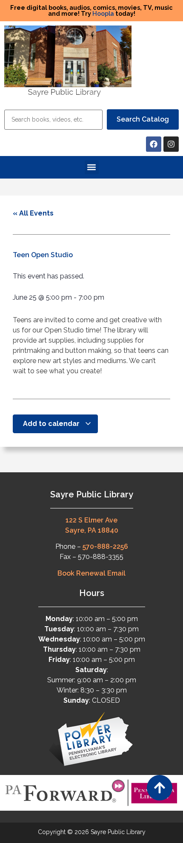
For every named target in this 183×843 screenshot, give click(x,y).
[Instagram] (171, 144)
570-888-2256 (105, 546)
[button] (92, 167)
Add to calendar (52, 424)
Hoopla (103, 13)
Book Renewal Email (91, 573)
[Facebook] (153, 144)
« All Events (33, 213)
